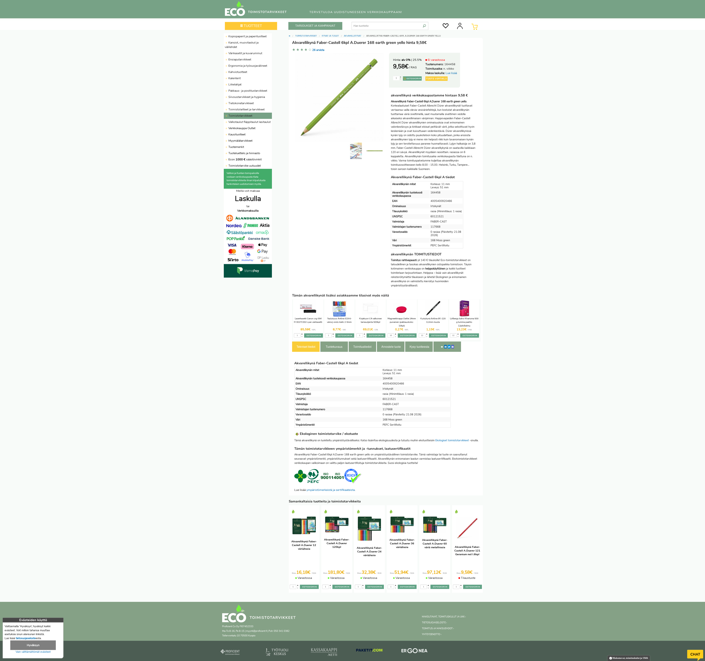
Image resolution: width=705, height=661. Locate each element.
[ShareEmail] (441, 347)
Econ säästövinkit (245, 159)
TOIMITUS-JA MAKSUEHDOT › (438, 628)
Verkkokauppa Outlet (241, 128)
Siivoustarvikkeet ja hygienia (246, 97)
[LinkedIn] (445, 347)
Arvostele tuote (391, 346)
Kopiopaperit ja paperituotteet (247, 36)
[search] (424, 24)
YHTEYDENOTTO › (431, 634)
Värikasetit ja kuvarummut (245, 53)
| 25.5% (412, 60)
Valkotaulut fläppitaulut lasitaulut (249, 122)
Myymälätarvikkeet (240, 141)
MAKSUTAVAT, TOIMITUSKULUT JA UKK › (444, 616)
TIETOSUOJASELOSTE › (434, 622)
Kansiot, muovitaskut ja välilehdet (241, 45)
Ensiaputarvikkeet (239, 60)
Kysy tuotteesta (419, 346)
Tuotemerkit (236, 147)
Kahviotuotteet (237, 72)
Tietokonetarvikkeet (241, 103)
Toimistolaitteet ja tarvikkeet (246, 109)
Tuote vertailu (436, 78)
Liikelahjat (234, 84)
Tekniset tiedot (306, 346)
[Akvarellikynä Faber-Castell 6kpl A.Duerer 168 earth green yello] (374, 151)
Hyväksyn (33, 645)
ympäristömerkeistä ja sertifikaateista (330, 490)
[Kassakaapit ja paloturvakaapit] (324, 652)
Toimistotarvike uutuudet (244, 166)
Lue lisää (451, 73)
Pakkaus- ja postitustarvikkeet (247, 91)
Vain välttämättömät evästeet (33, 652)
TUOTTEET (252, 25)
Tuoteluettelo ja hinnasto (244, 153)
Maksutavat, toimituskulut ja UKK (630, 658)
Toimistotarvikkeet (240, 116)
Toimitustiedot (362, 346)
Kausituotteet (236, 134)
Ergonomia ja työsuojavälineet (247, 66)
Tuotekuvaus (334, 346)
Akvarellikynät (352, 36)
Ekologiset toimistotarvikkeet (452, 440)
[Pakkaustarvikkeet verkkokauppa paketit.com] (369, 651)
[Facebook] (452, 347)
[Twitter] (449, 347)
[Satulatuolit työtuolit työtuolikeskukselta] (277, 652)
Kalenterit (234, 78)
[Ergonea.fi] (414, 651)
